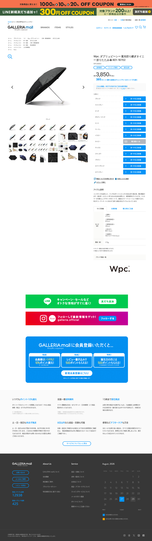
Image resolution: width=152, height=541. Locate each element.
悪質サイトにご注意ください (80, 506)
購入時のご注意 (128, 208)
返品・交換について (77, 472)
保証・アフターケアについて (80, 486)
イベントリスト (17, 47)
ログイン (99, 28)
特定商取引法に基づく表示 (51, 491)
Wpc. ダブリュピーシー (34, 38)
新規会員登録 (117, 28)
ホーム (9, 38)
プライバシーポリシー (50, 486)
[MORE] (10, 56)
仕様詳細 (114, 208)
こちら (123, 88)
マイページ (107, 28)
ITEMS (58, 28)
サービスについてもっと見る (77, 443)
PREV (103, 509)
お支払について (76, 481)
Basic (15, 49)
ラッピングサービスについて (80, 491)
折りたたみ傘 (56, 38)
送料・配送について (77, 476)
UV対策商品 (27, 47)
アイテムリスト (17, 40)
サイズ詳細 (100, 208)
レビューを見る (21, 485)
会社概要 (46, 476)
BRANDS (45, 28)
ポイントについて (77, 501)
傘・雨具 (25, 40)
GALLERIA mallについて (51, 472)
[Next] (83, 87)
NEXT (139, 509)
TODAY (122, 509)
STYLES (69, 28)
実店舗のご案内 (48, 481)
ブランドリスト (17, 38)
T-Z (24, 38)
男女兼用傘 (33, 45)
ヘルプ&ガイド (128, 28)
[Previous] (12, 87)
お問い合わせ (20, 472)
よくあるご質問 (21, 479)
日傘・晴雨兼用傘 (46, 38)
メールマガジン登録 (77, 496)
